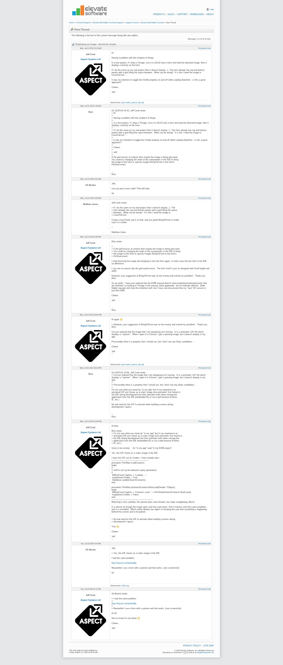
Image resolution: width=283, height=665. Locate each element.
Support (182, 14)
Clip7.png (125, 586)
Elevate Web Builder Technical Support (108, 23)
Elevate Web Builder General (152, 23)
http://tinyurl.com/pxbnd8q (124, 563)
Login (212, 9)
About (210, 14)
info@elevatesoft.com (205, 652)
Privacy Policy (192, 645)
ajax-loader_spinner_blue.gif (133, 102)
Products (159, 14)
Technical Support (83, 23)
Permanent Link (204, 48)
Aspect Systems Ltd (91, 59)
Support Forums (132, 23)
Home (71, 23)
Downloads (197, 14)
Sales (171, 14)
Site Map (209, 645)
